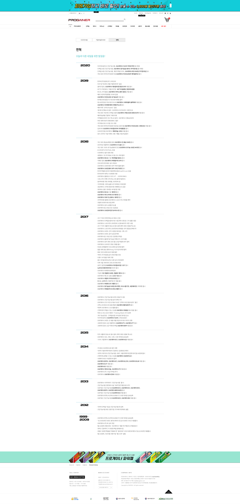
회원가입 (141, 13)
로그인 (135, 13)
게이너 (94, 26)
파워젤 (117, 26)
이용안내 (84, 465)
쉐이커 (140, 26)
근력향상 (110, 26)
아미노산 (102, 26)
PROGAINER (77, 26)
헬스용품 (147, 26)
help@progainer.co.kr (139, 480)
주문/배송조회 (148, 13)
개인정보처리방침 (93, 465)
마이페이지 (155, 13)
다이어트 (132, 26)
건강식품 (155, 26)
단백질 (87, 26)
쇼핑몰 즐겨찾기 (72, 13)
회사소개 (161, 13)
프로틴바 (124, 26)
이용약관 (78, 465)
